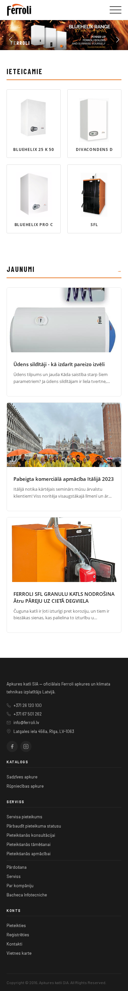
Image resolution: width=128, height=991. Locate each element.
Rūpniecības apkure (25, 786)
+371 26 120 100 (27, 705)
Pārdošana (17, 867)
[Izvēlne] (115, 10)
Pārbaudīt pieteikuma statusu (34, 826)
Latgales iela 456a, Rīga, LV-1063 (43, 731)
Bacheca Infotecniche (27, 894)
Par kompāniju (20, 885)
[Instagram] (26, 746)
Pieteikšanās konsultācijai (31, 835)
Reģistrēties (18, 934)
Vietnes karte (19, 953)
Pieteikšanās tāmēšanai (29, 844)
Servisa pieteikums (24, 816)
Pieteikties (16, 925)
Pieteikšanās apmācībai (29, 853)
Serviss (14, 876)
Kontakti (14, 944)
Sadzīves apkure (22, 776)
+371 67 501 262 (27, 713)
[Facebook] (12, 746)
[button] (61, 46)
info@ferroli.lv (26, 722)
